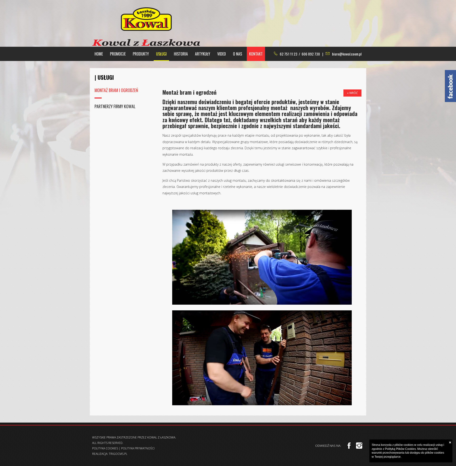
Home (99, 54)
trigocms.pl (118, 454)
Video (221, 54)
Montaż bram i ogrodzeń (116, 90)
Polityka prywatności (138, 448)
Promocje (118, 54)
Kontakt (256, 54)
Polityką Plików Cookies (400, 449)
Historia (181, 54)
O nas (237, 54)
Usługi (161, 54)
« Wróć (352, 93)
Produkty (141, 54)
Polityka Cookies (105, 448)
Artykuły (202, 54)
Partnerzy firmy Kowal (115, 106)
